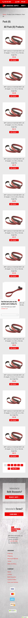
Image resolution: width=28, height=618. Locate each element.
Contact (9, 574)
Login (18, 2)
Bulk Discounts (11, 577)
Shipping (10, 556)
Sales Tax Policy (11, 564)
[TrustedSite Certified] (13, 611)
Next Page (15, 468)
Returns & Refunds (12, 558)
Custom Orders (11, 579)
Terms (9, 561)
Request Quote (13, 497)
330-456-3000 (7, 2)
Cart (24, 2)
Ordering (10, 553)
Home (4, 14)
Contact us (4, 308)
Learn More (13, 514)
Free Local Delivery (12, 582)
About (9, 572)
